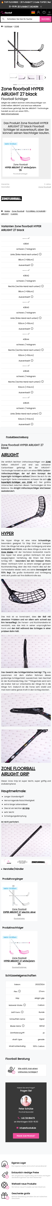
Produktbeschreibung (17, 437)
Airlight (10, 455)
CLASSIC (14, 214)
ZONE (16, 26)
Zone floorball (44, 187)
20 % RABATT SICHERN (28, 6)
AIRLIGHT (5, 214)
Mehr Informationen (10, 114)
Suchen (45, 19)
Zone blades (7, 552)
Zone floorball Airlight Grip (18, 771)
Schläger (8, 26)
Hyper (7, 533)
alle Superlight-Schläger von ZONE (26, 481)
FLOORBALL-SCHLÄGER (35, 211)
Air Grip (26, 808)
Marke (7, 211)
